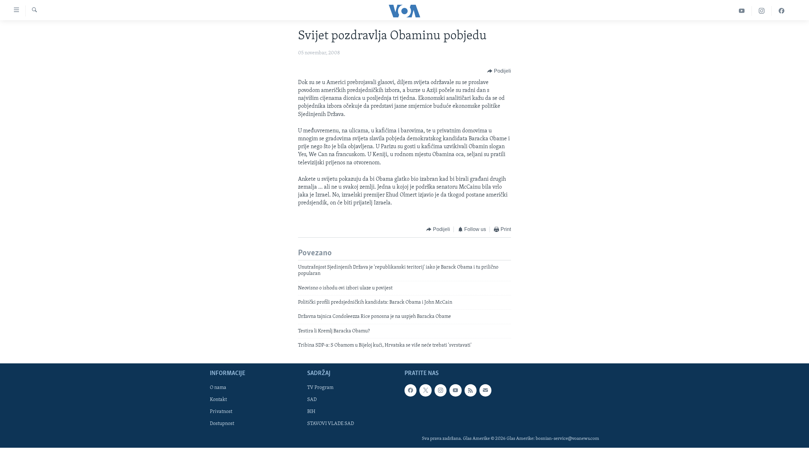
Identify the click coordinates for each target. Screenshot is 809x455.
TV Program (320, 387)
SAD (312, 399)
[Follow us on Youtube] (455, 390)
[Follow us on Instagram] (441, 390)
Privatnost (221, 411)
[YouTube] (742, 11)
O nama (218, 387)
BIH (311, 411)
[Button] (499, 71)
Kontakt (218, 399)
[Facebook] (781, 11)
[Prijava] (485, 390)
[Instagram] (762, 11)
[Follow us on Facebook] (410, 390)
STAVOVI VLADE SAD (330, 423)
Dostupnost (222, 423)
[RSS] (471, 390)
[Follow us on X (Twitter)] (425, 390)
